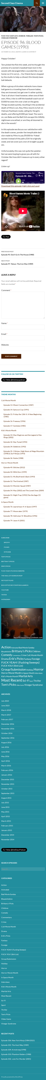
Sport (31, 681)
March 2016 (6, 765)
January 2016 (6, 775)
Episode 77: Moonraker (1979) (16, 511)
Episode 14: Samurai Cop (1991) (16, 410)
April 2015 (5, 816)
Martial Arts (26, 676)
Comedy (6, 655)
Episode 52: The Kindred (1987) (16, 481)
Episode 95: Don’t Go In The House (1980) (17, 253)
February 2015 (7, 826)
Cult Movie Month (8, 400)
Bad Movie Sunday (26, 647)
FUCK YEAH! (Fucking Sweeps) (12, 571)
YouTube (5, 590)
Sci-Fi (25, 680)
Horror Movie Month (9, 463)
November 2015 (7, 784)
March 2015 (6, 821)
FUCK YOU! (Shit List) (9, 36)
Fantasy (27, 659)
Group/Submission (13, 669)
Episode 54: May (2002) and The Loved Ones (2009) (24, 490)
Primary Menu (43, 3)
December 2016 (7, 724)
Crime (23, 655)
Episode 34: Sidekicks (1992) (15, 446)
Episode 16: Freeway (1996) (14, 421)
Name (4, 323)
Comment (6, 290)
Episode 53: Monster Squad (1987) (17, 486)
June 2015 (5, 807)
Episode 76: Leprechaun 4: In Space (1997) (20, 507)
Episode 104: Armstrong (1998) (13, 1050)
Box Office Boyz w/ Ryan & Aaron (14, 585)
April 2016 (5, 761)
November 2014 (7, 839)
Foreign (36, 658)
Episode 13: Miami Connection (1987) (18, 405)
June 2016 (5, 752)
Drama (5, 658)
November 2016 (7, 729)
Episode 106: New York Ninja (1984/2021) (18, 1040)
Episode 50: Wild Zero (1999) (15, 472)
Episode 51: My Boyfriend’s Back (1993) (19, 477)
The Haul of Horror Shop (11, 576)
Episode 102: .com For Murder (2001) (16, 1059)
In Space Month (7, 502)
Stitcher (7, 552)
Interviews (39, 673)
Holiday (29, 670)
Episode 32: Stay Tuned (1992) (15, 442)
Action (6, 647)
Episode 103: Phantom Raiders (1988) (16, 1054)
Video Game (20, 685)
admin (18, 52)
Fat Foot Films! (7, 580)
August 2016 (6, 742)
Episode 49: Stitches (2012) (14, 467)
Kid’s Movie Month (8, 430)
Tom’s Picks (5, 557)
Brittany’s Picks (7, 561)
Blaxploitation (6, 652)
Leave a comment (29, 52)
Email (4, 334)
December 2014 (7, 835)
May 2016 (5, 756)
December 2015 (7, 779)
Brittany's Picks (22, 651)
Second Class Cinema (12, 3)
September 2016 (7, 738)
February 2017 (7, 719)
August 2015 (6, 798)
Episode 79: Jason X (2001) (14, 520)
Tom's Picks (38, 36)
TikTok (4, 595)
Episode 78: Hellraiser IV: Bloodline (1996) (20, 516)
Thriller (29, 36)
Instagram (5, 599)
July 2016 (5, 747)
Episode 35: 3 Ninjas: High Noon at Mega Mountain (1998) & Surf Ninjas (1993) (24, 452)
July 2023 (5, 701)
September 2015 (7, 793)
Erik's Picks (16, 658)
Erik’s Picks (5, 566)
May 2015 (5, 812)
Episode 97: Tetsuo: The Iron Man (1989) (17, 262)
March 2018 (6, 710)
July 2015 (5, 802)
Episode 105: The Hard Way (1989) (15, 1045)
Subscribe (5, 538)
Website (5, 344)
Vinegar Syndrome (9, 38)
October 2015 (6, 789)
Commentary (17, 655)
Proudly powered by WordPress (12, 1077)
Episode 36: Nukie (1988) (13, 458)
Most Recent (11, 680)
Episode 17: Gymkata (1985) (15, 426)
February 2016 (7, 770)
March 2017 (6, 715)
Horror (22, 36)
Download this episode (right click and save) (20, 186)
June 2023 (5, 705)
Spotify (7, 542)
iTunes (6, 547)
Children (36, 651)
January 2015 (6, 830)
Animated (14, 648)
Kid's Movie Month (9, 676)
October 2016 (6, 733)
